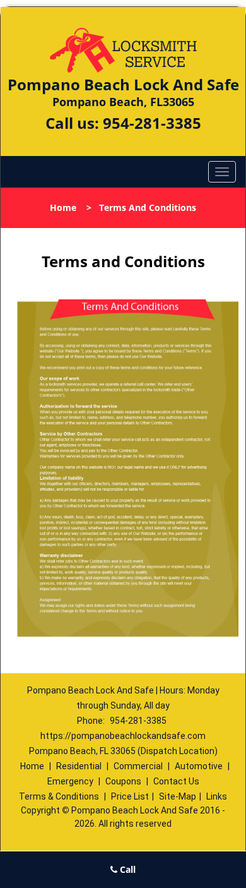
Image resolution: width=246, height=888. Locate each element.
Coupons (123, 781)
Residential (79, 766)
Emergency (70, 781)
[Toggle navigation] (222, 172)
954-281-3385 (152, 122)
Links (216, 796)
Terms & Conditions (59, 796)
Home (63, 207)
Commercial (138, 766)
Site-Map (177, 796)
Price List (130, 796)
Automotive (199, 766)
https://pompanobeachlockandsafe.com (123, 736)
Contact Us (176, 781)
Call (126, 869)
